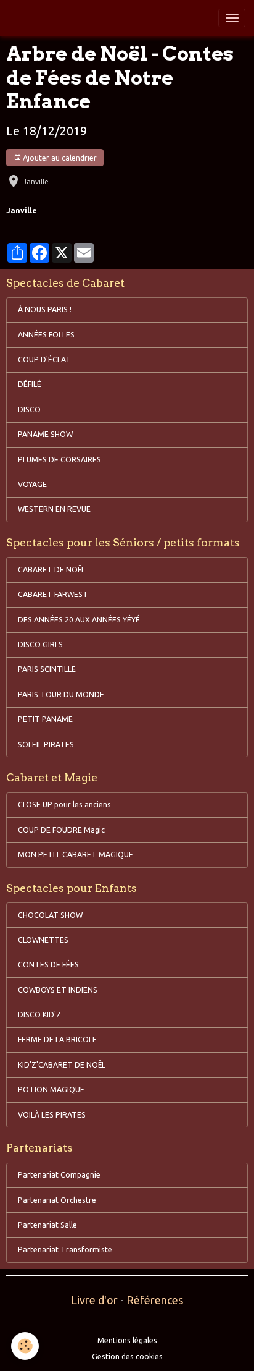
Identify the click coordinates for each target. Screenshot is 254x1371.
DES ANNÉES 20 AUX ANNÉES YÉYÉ (79, 620)
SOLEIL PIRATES (46, 745)
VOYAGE (32, 484)
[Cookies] (25, 1346)
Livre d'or (94, 1300)
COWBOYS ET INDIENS (57, 990)
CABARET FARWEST (53, 594)
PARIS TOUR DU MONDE (61, 694)
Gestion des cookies (127, 1356)
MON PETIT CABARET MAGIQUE (75, 855)
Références (154, 1300)
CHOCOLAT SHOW (50, 915)
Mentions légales (127, 1340)
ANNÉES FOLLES (46, 335)
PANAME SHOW (45, 434)
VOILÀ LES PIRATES (52, 1115)
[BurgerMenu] (231, 18)
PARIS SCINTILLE (47, 669)
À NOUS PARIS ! (45, 309)
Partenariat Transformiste (65, 1250)
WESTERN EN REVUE (54, 509)
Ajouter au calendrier (59, 158)
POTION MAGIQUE (51, 1089)
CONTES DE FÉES (48, 965)
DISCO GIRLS (40, 644)
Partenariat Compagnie (59, 1175)
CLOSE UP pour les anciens (64, 804)
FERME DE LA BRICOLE (57, 1039)
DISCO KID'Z (39, 1015)
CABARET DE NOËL (51, 570)
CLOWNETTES (43, 940)
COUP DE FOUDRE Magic (61, 830)
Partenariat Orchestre (57, 1200)
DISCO (29, 409)
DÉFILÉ (29, 384)
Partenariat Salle (47, 1225)
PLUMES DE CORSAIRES (59, 460)
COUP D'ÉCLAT (44, 359)
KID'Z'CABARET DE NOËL (61, 1065)
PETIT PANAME (45, 719)
